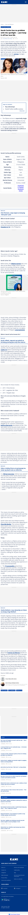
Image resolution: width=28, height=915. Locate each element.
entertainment (20, 330)
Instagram (21, 185)
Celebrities (3, 763)
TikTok (21, 191)
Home (2, 24)
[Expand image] (27, 59)
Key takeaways (10, 107)
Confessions (3, 743)
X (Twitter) (21, 187)
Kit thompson (12, 690)
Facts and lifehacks (9, 24)
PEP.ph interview (8, 474)
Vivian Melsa (5, 38)
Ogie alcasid (4, 690)
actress (16, 54)
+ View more (21, 111)
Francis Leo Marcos (13, 653)
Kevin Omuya (10, 38)
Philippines (3, 757)
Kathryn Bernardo (6, 425)
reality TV (4, 350)
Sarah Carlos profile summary (14, 109)
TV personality (9, 566)
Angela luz (19, 690)
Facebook (21, 189)
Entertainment (3, 830)
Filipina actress (16, 263)
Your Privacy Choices (15, 914)
